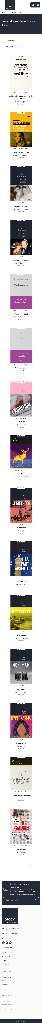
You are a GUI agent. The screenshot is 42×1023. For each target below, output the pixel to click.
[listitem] (3, 942)
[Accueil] (10, 5)
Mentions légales (6, 1007)
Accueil (4, 12)
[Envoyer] (36, 900)
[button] (11, 40)
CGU (3, 998)
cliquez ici (32, 894)
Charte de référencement (8, 1001)
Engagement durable (7, 995)
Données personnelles (7, 1004)
